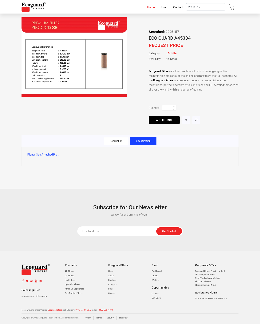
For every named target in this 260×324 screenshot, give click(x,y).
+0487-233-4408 (105, 310)
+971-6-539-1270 (83, 310)
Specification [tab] (143, 141)
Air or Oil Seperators (74, 289)
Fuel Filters (70, 280)
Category (112, 284)
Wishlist (155, 280)
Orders (155, 276)
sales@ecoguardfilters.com (34, 296)
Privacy (88, 318)
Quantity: (154, 107)
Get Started (169, 231)
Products (112, 280)
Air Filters (69, 271)
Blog (110, 289)
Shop (164, 7)
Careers (155, 294)
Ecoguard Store (55, 310)
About (111, 276)
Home (151, 7)
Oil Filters (69, 276)
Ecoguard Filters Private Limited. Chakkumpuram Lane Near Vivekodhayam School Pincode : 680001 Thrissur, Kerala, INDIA (210, 278)
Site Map (123, 318)
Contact (178, 7)
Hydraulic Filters (72, 284)
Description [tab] (116, 141)
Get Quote (156, 298)
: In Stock (163, 58)
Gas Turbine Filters (73, 293)
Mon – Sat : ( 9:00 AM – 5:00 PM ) (211, 299)
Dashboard (157, 271)
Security (110, 318)
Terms (99, 318)
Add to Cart (164, 120)
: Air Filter (163, 53)
